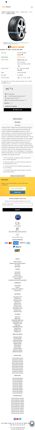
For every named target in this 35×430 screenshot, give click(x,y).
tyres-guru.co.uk (20, 427)
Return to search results (8, 12)
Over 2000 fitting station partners (17, 231)
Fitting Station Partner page (17, 170)
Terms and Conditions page (18, 166)
